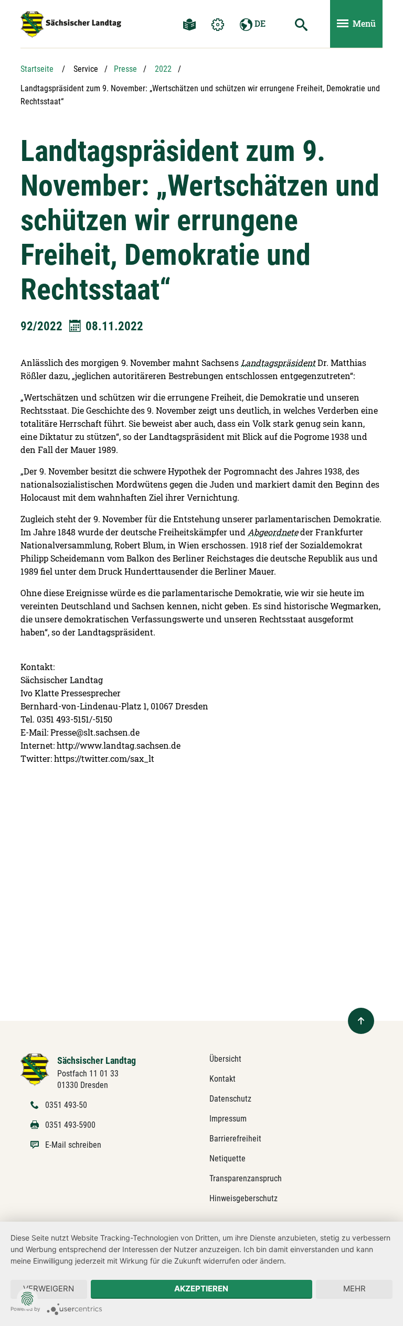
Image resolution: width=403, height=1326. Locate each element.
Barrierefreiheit (235, 1139)
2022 (163, 69)
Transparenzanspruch (245, 1178)
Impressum (228, 1119)
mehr (354, 1288)
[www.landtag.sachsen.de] (70, 24)
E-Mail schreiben (73, 1145)
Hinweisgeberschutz (243, 1198)
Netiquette (227, 1158)
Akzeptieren (201, 1288)
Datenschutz (230, 1099)
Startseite (37, 69)
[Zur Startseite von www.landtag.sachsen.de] (34, 1069)
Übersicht (225, 1059)
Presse (125, 69)
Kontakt (222, 1079)
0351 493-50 (66, 1105)
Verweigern (48, 1288)
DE (259, 23)
